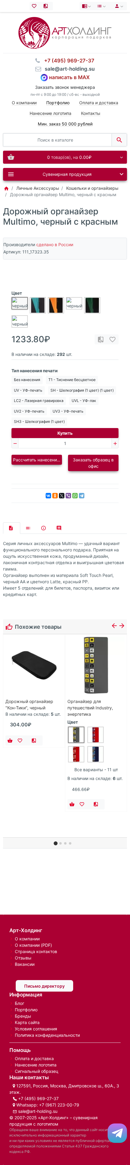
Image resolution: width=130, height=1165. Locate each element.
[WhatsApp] (75, 495)
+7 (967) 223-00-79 (59, 1104)
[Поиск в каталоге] (119, 139)
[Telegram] (81, 495)
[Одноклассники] (55, 495)
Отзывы (23, 957)
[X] (61, 495)
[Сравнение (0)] (47, 6)
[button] (56, 843)
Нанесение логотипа (50, 113)
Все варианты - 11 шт (96, 769)
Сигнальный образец (36, 1071)
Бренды (23, 1016)
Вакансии (24, 964)
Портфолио (26, 1009)
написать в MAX (69, 77)
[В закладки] (112, 339)
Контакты (90, 113)
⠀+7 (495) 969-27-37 (67, 61)
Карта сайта (27, 1022)
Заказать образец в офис (93, 463)
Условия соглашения (36, 1028)
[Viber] (68, 495)
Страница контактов (36, 951)
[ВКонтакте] (48, 495)
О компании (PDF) (33, 945)
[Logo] (65, 32)
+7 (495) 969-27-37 (38, 1098)
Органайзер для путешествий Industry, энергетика (90, 708)
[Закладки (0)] (35, 6)
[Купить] (10, 740)
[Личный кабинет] (118, 6)
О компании (24, 102)
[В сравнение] (101, 339)
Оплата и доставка (98, 102)
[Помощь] (87, 6)
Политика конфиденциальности (47, 1035)
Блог (19, 1003)
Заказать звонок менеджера (65, 87)
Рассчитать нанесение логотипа (37, 459)
